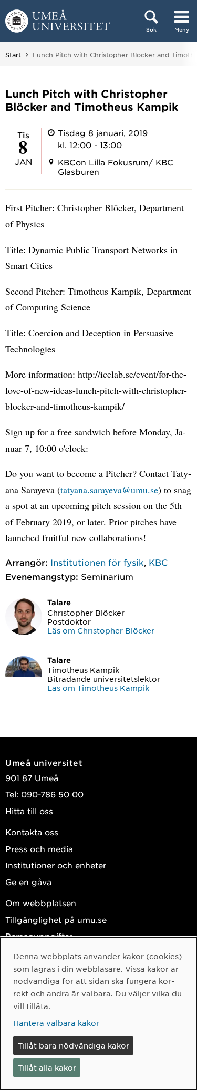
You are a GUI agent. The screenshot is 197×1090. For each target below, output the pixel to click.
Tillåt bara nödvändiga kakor (73, 1045)
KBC (158, 562)
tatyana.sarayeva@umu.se (109, 489)
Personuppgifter (38, 936)
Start (13, 54)
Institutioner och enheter (55, 865)
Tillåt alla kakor (47, 1067)
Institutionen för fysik (97, 562)
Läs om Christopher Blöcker (100, 630)
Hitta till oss (29, 811)
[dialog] (98, 1013)
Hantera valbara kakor (56, 1022)
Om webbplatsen (40, 903)
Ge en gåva (28, 882)
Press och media (39, 849)
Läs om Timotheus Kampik (98, 687)
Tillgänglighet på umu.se (56, 920)
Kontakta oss (31, 832)
